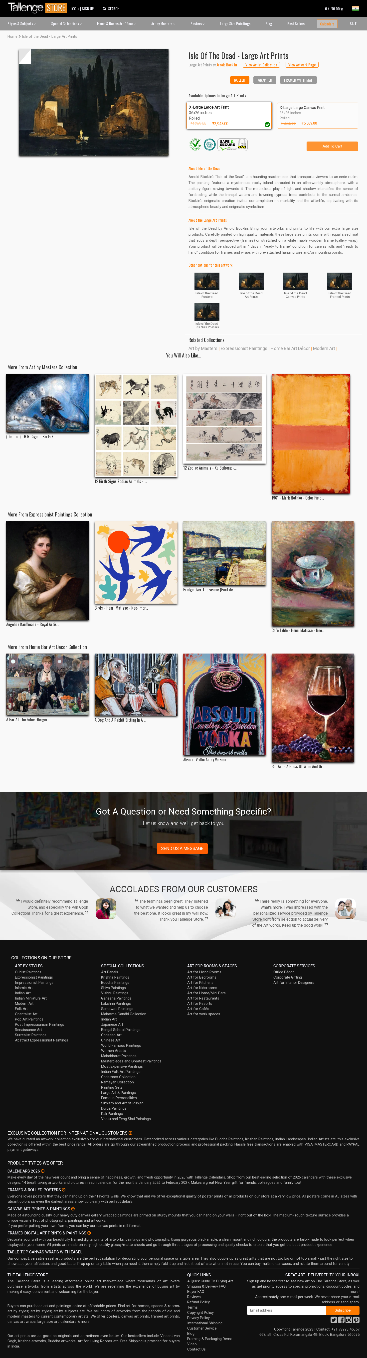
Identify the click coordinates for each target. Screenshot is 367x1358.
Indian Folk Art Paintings (121, 1071)
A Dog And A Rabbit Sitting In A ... (120, 720)
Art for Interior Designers (293, 982)
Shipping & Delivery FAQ (206, 1286)
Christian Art (111, 1035)
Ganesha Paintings (116, 998)
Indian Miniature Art (31, 998)
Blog (269, 23)
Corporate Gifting (287, 977)
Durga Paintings (114, 1108)
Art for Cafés (198, 1009)
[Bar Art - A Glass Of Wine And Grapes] (313, 708)
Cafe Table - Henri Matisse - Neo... (298, 630)
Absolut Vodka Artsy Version (204, 759)
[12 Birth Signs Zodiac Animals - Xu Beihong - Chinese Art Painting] (136, 425)
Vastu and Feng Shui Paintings (126, 1119)
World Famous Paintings (121, 1045)
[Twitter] (334, 1321)
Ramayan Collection (117, 1082)
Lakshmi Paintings (116, 1003)
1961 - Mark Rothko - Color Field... (298, 498)
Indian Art (23, 993)
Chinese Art (110, 1040)
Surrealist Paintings (30, 1035)
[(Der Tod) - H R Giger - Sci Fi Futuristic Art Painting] (47, 403)
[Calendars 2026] (42, 1171)
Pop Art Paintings (29, 1019)
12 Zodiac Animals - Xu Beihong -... (209, 468)
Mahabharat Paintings (119, 1056)
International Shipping (204, 1323)
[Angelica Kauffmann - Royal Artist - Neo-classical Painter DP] (47, 570)
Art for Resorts (199, 1003)
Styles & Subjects (20, 23)
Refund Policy (198, 1302)
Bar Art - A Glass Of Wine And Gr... (298, 766)
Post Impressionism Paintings (39, 1024)
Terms (192, 1307)
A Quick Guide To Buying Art (210, 1281)
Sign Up (88, 8)
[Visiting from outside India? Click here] (130, 1133)
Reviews (194, 1297)
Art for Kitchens (200, 982)
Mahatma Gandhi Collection (123, 1014)
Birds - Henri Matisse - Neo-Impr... (121, 608)
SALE (353, 23)
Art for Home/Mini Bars (206, 993)
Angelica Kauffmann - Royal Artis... (32, 624)
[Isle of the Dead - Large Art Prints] (94, 102)
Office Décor (283, 972)
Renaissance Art (28, 1029)
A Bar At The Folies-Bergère (27, 719)
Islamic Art (24, 988)
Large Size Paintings (235, 23)
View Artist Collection (261, 64)
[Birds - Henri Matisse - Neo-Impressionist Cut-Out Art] (136, 562)
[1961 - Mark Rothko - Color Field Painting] (313, 434)
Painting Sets (112, 1087)
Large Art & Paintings (118, 1092)
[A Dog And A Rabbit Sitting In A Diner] (136, 685)
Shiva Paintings (113, 988)
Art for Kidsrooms (202, 988)
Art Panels (109, 972)
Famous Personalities (119, 1098)
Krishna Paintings (115, 977)
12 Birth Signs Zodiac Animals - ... (121, 481)
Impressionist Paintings (34, 982)
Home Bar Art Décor (290, 348)
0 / (332, 8)
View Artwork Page (302, 64)
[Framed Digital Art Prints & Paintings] (89, 1233)
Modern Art (324, 348)
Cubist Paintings (28, 972)
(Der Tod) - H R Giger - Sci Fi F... (30, 436)
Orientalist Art (26, 1014)
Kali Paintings (112, 1113)
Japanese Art (112, 1024)
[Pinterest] (356, 1321)
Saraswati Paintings (117, 1009)
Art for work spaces (203, 1014)
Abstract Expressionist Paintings (41, 1040)
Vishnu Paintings (114, 993)
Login (75, 8)
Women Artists (113, 1050)
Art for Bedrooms (201, 977)
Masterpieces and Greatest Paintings (131, 1061)
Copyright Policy (200, 1312)
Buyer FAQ (195, 1291)
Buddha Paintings (115, 982)
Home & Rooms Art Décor (115, 23)
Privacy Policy (198, 1318)
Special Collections (65, 23)
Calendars (327, 23)
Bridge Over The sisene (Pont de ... (209, 589)
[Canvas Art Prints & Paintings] (73, 1209)
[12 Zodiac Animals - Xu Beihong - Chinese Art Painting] (224, 419)
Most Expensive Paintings (122, 1066)
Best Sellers (296, 23)
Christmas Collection (118, 1077)
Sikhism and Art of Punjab (122, 1103)
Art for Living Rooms (204, 972)
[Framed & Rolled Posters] (63, 1190)
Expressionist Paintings (244, 348)
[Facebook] (341, 1321)
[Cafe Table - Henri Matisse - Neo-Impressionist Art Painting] (313, 573)
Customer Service (202, 1328)
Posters (196, 23)
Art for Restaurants (203, 998)
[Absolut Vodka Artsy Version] (224, 705)
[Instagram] (349, 1321)
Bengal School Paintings (121, 1029)
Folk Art (21, 1009)
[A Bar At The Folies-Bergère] (47, 684)
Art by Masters (162, 23)
